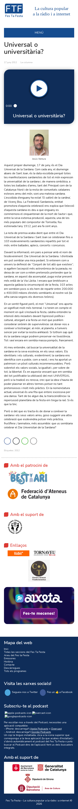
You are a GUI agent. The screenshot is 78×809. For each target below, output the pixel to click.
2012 (17, 450)
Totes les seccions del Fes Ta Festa (24, 652)
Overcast (56, 728)
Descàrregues (12, 668)
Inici (6, 649)
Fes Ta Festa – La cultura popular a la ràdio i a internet (37, 800)
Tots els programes (15, 671)
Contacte (9, 664)
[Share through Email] (33, 441)
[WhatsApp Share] (24, 441)
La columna (26, 62)
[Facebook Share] (7, 441)
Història (8, 661)
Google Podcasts (41, 732)
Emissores (10, 658)
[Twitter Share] (16, 441)
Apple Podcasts (39, 728)
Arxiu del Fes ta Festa (16, 655)
